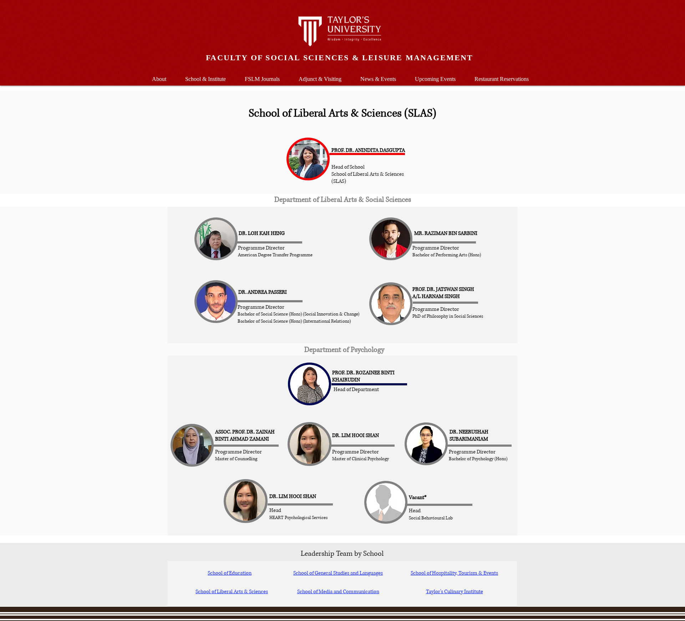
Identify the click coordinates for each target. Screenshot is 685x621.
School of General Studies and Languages (338, 573)
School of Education (230, 573)
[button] (205, 75)
